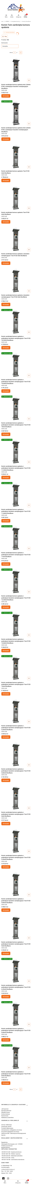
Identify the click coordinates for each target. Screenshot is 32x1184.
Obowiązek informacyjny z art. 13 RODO (12, 1144)
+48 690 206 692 (5, 1155)
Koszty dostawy (5, 1114)
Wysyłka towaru (5, 1112)
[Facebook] (3, 1178)
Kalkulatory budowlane (7, 1117)
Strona (11, 52)
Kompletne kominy (15, 21)
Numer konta (4, 1115)
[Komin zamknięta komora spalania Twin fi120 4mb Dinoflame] (16, 156)
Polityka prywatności (6, 1145)
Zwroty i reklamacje (6, 1124)
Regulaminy (4, 1142)
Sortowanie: (4, 43)
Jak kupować (4, 1109)
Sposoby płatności (6, 1110)
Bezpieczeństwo (5, 1147)
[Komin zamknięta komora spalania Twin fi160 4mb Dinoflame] (16, 198)
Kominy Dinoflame (26, 21)
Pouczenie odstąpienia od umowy (10, 1131)
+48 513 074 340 (5, 1157)
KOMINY (7, 21)
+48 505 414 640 (5, 1152)
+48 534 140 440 (5, 1159)
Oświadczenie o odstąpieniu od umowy (11, 1130)
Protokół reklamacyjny (7, 1128)
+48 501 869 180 (5, 1154)
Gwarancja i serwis (6, 1126)
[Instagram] (8, 1178)
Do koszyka (6, 96)
